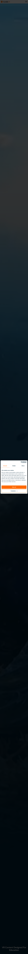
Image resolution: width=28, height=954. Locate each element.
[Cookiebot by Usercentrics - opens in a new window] (21, 462)
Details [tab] (14, 465)
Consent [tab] (5, 465)
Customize (13, 490)
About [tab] (23, 465)
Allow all (14, 487)
